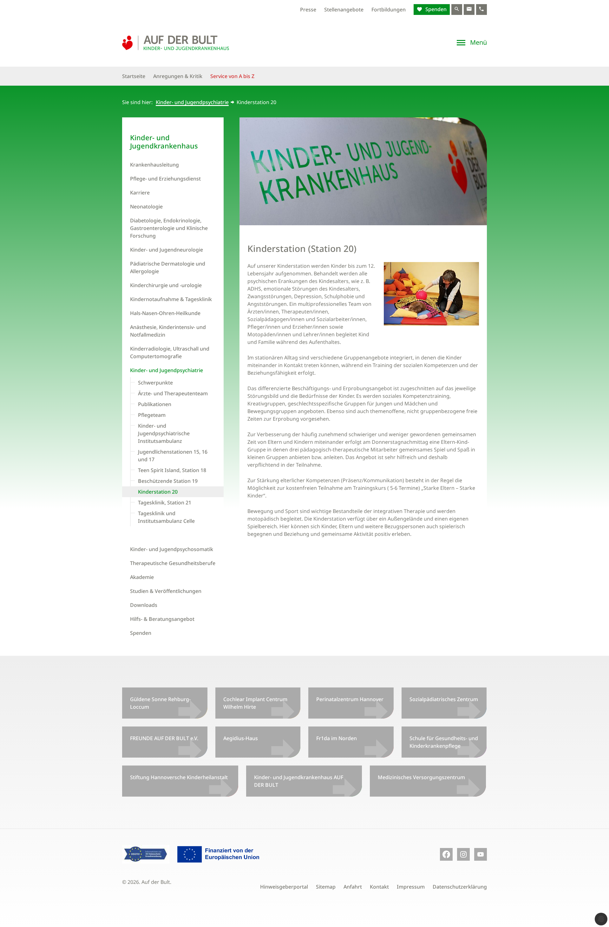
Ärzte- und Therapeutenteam (173, 393)
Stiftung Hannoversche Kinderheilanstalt (179, 777)
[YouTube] (480, 854)
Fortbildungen (388, 9)
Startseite (133, 76)
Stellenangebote (343, 9)
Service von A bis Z (232, 76)
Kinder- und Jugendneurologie (166, 249)
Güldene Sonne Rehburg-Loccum (160, 703)
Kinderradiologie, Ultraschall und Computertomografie (169, 352)
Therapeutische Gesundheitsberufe (172, 563)
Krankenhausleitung (154, 164)
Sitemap (326, 886)
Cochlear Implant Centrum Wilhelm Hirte (255, 703)
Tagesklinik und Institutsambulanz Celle (166, 517)
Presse (308, 9)
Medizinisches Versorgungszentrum (421, 777)
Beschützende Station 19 (168, 480)
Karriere (140, 192)
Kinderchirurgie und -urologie (166, 285)
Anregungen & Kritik (177, 76)
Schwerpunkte (155, 382)
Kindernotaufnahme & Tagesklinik (171, 299)
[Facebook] (446, 854)
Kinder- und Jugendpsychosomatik (171, 549)
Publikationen (154, 404)
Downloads (143, 605)
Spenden (435, 9)
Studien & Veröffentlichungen (165, 591)
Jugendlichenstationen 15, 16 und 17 (172, 455)
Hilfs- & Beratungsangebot (162, 618)
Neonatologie (146, 206)
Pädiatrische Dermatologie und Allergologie (167, 267)
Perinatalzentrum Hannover (349, 699)
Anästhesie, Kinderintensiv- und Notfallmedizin (168, 331)
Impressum (411, 886)
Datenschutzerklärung (460, 886)
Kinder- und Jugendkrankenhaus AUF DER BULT (298, 781)
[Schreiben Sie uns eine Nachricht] (469, 9)
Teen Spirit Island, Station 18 (172, 470)
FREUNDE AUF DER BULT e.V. (164, 738)
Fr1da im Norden (336, 738)
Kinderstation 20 (158, 491)
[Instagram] (463, 854)
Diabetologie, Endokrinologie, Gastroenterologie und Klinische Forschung (169, 228)
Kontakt (379, 886)
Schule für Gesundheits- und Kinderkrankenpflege (443, 742)
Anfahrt (353, 886)
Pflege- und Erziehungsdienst (165, 178)
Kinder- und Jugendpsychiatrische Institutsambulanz (164, 433)
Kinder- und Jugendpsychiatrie (192, 102)
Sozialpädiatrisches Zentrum (443, 699)
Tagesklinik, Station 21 (164, 502)
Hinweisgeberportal (284, 886)
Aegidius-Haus (240, 738)
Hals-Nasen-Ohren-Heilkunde (165, 313)
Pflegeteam (152, 414)
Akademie (142, 577)
